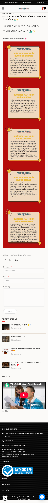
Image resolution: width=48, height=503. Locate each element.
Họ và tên (7, 267)
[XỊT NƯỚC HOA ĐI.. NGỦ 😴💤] (5, 329)
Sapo (28, 499)
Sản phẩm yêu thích (11, 2)
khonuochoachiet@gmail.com (15, 445)
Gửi (9, 311)
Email (6, 277)
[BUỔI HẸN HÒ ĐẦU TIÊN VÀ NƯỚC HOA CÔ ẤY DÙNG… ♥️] (5, 366)
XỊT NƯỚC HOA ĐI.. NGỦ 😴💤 (21, 325)
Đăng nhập (27, 2)
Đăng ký (41, 2)
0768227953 (9, 441)
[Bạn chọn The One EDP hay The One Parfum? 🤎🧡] (5, 352)
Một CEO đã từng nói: (18, 337)
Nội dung (7, 287)
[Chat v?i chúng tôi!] (42, 497)
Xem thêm (5, 411)
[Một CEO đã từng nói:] (5, 340)
